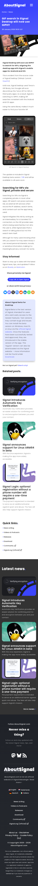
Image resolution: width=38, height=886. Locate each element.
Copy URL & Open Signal (19, 279)
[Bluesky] (5, 292)
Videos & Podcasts (19, 806)
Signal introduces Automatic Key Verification (14, 403)
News (11, 12)
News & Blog (19, 801)
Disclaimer (24, 832)
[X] (13, 292)
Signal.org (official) (18, 824)
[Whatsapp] (29, 292)
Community (18, 819)
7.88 (22, 177)
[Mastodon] (9, 292)
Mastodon (20, 267)
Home (4, 12)
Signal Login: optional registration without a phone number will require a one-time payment (17, 492)
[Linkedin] (25, 292)
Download (9, 357)
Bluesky (11, 267)
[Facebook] (17, 292)
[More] (33, 292)
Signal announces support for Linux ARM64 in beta (18, 447)
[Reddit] (21, 292)
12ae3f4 (6, 81)
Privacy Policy (11, 835)
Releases (19, 810)
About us (13, 832)
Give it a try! (23, 365)
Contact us (9, 873)
